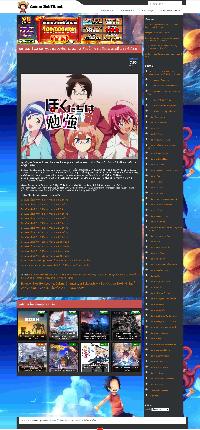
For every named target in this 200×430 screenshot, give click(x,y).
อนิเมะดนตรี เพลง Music (158, 159)
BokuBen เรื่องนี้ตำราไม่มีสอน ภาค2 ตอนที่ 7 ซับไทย (44, 228)
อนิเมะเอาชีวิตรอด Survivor (159, 293)
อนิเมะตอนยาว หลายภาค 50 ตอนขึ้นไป (164, 170)
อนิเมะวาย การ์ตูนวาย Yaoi (159, 236)
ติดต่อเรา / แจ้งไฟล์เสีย (170, 11)
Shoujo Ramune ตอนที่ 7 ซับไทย (157, 33)
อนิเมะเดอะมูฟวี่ (147, 11)
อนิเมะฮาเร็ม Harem (157, 259)
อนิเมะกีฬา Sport (155, 134)
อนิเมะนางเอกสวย (156, 188)
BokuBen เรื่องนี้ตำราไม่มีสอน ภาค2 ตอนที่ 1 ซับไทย (44, 200)
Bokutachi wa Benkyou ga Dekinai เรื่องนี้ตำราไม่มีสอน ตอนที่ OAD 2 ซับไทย (55, 265)
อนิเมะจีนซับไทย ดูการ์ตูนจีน (160, 140)
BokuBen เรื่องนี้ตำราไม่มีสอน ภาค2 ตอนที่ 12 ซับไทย (45, 251)
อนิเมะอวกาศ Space (157, 253)
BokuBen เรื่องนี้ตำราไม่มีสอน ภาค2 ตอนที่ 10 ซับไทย (45, 242)
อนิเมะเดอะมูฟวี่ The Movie (159, 282)
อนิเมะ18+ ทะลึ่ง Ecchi (158, 123)
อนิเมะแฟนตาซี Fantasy (158, 367)
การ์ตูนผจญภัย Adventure (159, 80)
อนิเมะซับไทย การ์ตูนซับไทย (160, 153)
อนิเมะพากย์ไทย (127, 11)
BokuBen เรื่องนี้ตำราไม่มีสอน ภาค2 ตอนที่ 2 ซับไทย (44, 204)
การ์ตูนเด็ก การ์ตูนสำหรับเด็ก (160, 100)
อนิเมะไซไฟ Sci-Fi (156, 384)
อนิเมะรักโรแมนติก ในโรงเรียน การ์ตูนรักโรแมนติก (74, 275)
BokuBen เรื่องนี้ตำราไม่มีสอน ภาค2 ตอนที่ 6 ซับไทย (44, 223)
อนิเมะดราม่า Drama (157, 165)
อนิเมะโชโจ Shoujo (156, 373)
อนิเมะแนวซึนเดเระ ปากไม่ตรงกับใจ (163, 327)
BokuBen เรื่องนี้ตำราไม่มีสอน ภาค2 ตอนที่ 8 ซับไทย (44, 232)
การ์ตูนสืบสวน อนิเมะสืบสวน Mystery (163, 86)
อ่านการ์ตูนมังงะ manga (158, 390)
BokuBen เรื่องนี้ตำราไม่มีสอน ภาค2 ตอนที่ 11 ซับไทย (45, 246)
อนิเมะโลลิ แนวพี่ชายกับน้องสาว (161, 379)
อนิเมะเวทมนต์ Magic (157, 287)
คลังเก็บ (148, 409)
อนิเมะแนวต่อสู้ (155, 339)
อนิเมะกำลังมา (154, 128)
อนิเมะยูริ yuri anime (157, 222)
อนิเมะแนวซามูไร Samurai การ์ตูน (162, 322)
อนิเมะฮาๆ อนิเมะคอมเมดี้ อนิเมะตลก (163, 265)
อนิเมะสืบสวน (154, 242)
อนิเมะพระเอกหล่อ (156, 193)
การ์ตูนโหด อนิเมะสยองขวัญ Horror (162, 106)
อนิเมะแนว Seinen (156, 305)
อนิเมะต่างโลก (154, 176)
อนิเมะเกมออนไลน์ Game (159, 270)
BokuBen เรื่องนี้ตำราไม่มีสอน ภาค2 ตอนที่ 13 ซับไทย (45, 256)
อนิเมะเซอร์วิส (154, 276)
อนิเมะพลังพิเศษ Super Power (160, 205)
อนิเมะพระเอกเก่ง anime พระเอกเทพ (163, 199)
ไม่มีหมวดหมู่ (154, 396)
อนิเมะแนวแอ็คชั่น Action (159, 356)
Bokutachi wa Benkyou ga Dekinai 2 (44, 283)
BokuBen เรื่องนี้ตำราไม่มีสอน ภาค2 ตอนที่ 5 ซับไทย (44, 218)
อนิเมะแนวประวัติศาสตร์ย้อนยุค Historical (165, 345)
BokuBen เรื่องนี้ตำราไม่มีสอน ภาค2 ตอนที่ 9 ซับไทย (44, 237)
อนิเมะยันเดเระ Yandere (158, 216)
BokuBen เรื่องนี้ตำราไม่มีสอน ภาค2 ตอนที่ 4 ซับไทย (44, 214)
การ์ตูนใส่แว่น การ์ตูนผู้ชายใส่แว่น (162, 111)
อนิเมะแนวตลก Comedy (158, 333)
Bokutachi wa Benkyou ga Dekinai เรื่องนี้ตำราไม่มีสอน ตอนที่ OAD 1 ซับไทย (55, 260)
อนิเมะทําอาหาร (155, 182)
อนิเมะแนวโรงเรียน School (159, 362)
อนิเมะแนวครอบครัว (157, 310)
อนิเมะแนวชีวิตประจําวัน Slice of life (163, 316)
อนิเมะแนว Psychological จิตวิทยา (162, 299)
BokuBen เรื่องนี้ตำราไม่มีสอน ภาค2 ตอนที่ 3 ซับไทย (44, 209)
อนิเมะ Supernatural (157, 117)
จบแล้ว (73, 283)
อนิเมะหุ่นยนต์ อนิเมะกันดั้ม (159, 247)
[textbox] (165, 4)
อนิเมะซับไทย (107, 11)
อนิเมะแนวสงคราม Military (159, 350)
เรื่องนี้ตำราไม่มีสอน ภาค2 (67, 288)
